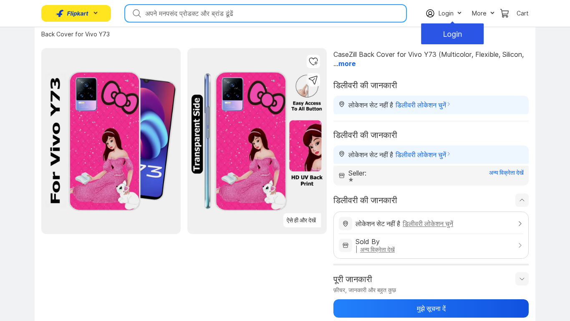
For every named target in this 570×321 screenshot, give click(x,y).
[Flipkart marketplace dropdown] (72, 13)
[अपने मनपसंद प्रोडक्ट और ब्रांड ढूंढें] (136, 13)
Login (452, 34)
